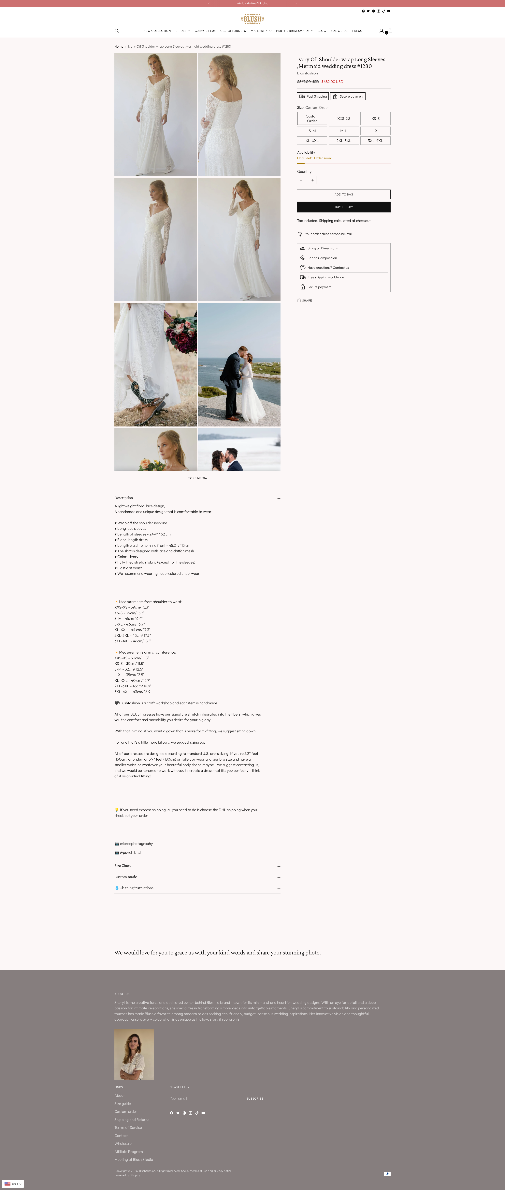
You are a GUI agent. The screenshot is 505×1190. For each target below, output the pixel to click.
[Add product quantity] (300, 180)
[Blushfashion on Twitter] (368, 11)
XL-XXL (312, 140)
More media (197, 478)
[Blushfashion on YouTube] (389, 11)
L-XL (375, 130)
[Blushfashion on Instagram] (378, 11)
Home (118, 46)
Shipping (326, 220)
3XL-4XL (375, 140)
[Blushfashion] (252, 19)
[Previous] (209, 3)
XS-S (375, 118)
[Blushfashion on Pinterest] (373, 11)
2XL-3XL (344, 140)
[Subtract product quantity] (312, 180)
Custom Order (312, 118)
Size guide (122, 1103)
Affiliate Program (128, 1151)
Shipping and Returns (131, 1119)
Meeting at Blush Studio (133, 1159)
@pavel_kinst (130, 852)
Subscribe (255, 1098)
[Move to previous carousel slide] (378, 927)
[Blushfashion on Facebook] (363, 11)
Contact (121, 1135)
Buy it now (344, 207)
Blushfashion (307, 73)
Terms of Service (128, 1127)
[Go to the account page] (380, 31)
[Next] (296, 3)
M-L (343, 130)
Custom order (125, 1111)
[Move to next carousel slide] (387, 927)
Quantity (304, 171)
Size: (313, 107)
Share (307, 300)
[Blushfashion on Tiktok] (383, 11)
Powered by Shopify (127, 1175)
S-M (312, 130)
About (119, 1095)
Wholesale (123, 1143)
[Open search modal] (117, 31)
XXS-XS (343, 118)
